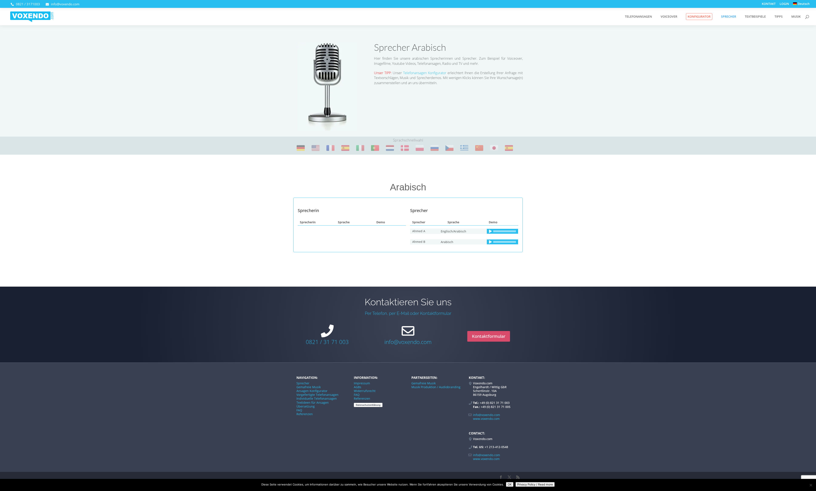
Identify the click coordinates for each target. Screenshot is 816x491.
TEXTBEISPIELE (755, 16)
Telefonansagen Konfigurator (424, 73)
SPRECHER (728, 16)
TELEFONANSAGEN (638, 16)
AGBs (357, 387)
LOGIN (784, 4)
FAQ (299, 410)
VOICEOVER (669, 16)
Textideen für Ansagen (312, 402)
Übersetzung (305, 406)
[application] (502, 234)
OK (510, 484)
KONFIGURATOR (699, 16)
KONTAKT (769, 4)
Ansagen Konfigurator (311, 391)
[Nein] (811, 485)
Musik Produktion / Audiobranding (435, 387)
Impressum (362, 383)
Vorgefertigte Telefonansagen (317, 395)
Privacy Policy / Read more (535, 484)
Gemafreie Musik (308, 387)
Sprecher (302, 383)
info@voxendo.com (408, 342)
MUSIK (796, 16)
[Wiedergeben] (490, 231)
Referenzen (304, 414)
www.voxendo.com (486, 419)
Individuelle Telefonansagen (316, 398)
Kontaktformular (488, 336)
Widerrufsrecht (364, 391)
